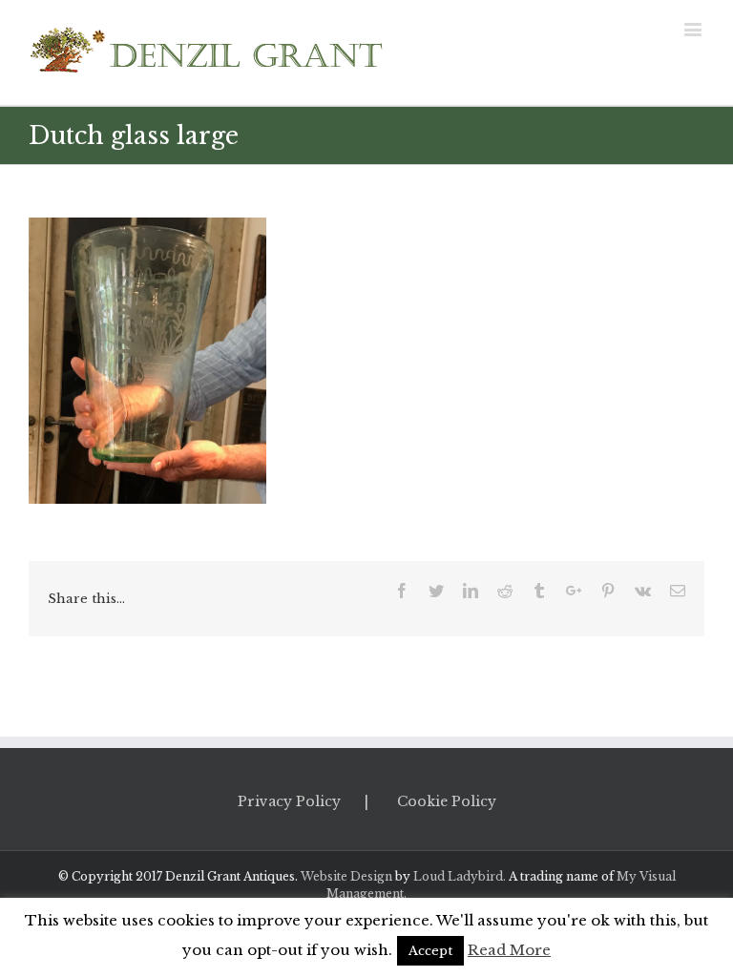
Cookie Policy (446, 801)
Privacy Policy (289, 801)
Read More (509, 950)
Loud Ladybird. (459, 876)
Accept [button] (430, 951)
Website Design (346, 876)
